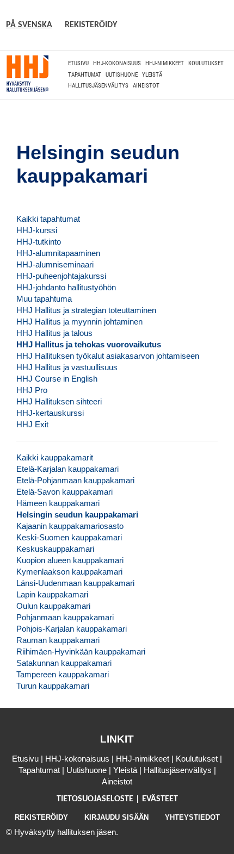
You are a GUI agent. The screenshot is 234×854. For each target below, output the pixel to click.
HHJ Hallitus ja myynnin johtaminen (79, 321)
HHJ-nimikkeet (164, 63)
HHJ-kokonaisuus (117, 63)
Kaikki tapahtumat (48, 218)
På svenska (29, 25)
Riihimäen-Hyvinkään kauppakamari (80, 651)
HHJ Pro (31, 390)
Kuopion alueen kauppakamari (70, 560)
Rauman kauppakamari (58, 640)
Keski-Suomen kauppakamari (69, 537)
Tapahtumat (84, 74)
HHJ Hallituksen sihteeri (59, 401)
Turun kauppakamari (52, 685)
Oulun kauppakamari (53, 605)
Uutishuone (122, 74)
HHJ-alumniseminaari (55, 264)
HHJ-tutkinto (38, 241)
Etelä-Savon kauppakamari (64, 491)
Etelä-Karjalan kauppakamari (67, 468)
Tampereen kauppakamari (62, 674)
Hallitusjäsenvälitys (98, 85)
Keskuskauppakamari (55, 548)
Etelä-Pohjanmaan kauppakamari (75, 480)
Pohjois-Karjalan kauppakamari (71, 628)
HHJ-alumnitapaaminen (58, 253)
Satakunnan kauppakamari (64, 663)
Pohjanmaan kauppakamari (65, 617)
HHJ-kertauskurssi (50, 412)
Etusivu (78, 63)
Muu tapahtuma (44, 298)
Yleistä (152, 74)
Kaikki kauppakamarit (54, 457)
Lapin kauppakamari (52, 594)
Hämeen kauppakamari (58, 503)
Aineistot (146, 85)
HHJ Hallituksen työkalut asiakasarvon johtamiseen (107, 355)
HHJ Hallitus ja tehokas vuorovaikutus (88, 344)
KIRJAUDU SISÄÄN (116, 817)
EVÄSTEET (160, 799)
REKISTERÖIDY (91, 25)
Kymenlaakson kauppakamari (69, 571)
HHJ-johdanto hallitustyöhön (66, 287)
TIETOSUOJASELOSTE (96, 799)
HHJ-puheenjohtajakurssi (61, 275)
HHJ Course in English (56, 378)
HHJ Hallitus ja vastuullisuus (67, 367)
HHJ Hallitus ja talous (54, 333)
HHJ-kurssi (36, 230)
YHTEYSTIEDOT (192, 817)
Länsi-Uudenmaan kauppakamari (75, 583)
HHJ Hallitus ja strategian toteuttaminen (86, 310)
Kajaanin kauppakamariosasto (70, 526)
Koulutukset (206, 63)
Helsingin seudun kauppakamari (77, 514)
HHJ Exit (32, 424)
